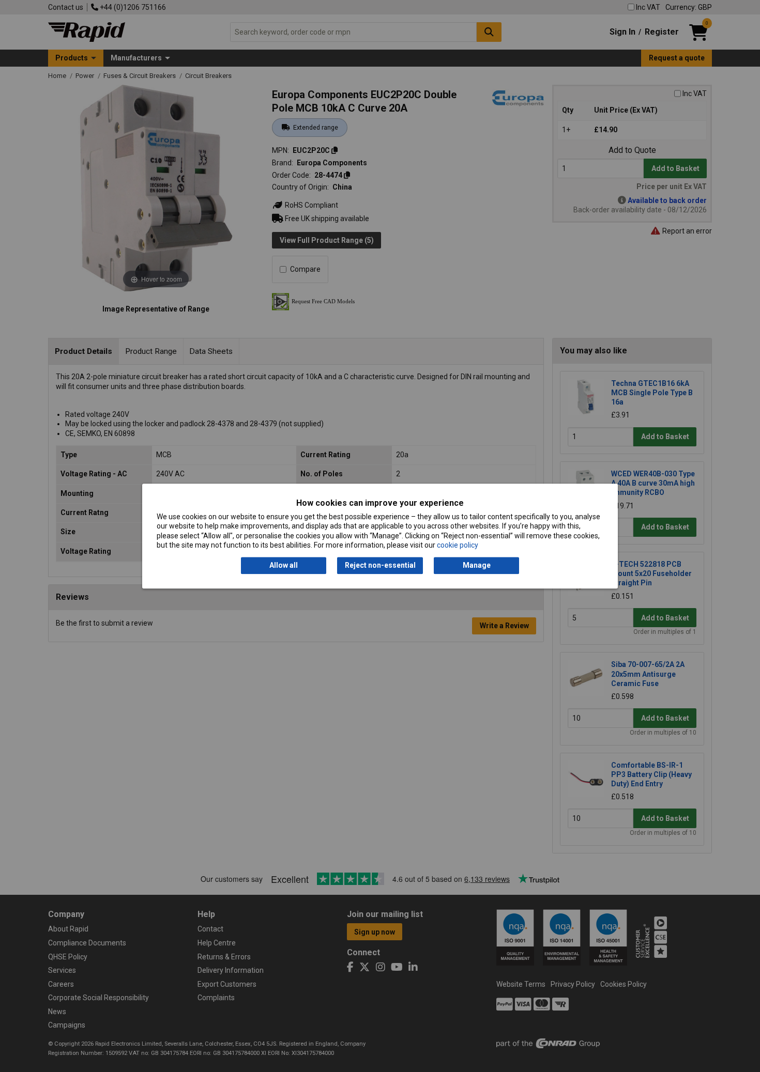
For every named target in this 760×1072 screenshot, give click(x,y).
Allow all (283, 566)
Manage (477, 566)
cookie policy (457, 545)
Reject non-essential (380, 566)
